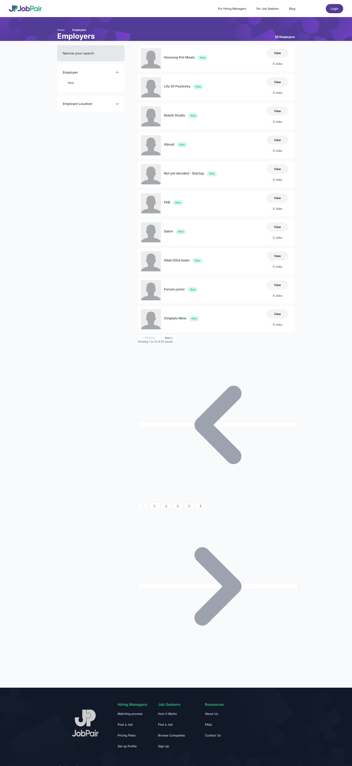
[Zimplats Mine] (151, 319)
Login (334, 8)
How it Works (167, 714)
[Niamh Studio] (151, 116)
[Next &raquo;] (218, 586)
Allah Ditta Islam (182, 260)
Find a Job (165, 724)
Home (61, 29)
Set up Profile (127, 746)
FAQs (208, 724)
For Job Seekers (267, 8)
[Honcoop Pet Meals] (151, 58)
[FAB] (151, 203)
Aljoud (174, 144)
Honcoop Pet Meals (184, 57)
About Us (211, 714)
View (277, 53)
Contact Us (213, 735)
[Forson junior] (151, 290)
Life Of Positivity (182, 86)
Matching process (130, 714)
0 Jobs (277, 63)
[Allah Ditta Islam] (151, 261)
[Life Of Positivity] (151, 87)
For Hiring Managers (232, 8)
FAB (172, 202)
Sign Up (163, 746)
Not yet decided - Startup (189, 173)
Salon (174, 231)
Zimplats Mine (180, 318)
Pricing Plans (126, 735)
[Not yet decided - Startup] (151, 174)
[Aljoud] (151, 145)
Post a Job (125, 724)
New (71, 83)
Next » (169, 337)
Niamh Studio (180, 115)
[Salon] (151, 232)
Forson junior (179, 289)
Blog (292, 8)
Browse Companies (171, 735)
